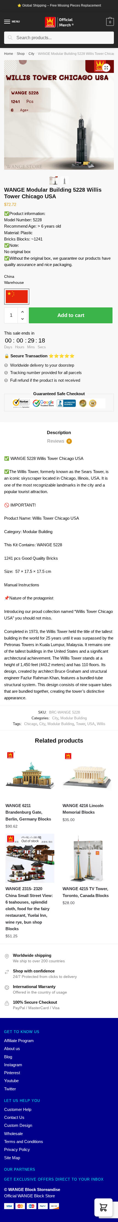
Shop (21, 54)
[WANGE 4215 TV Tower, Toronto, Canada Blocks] (87, 858)
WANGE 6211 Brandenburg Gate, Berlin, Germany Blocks (28, 812)
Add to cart (70, 315)
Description (59, 432)
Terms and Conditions (23, 1141)
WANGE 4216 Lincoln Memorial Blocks (83, 808)
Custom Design (18, 1125)
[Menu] (7, 22)
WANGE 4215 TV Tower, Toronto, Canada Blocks (86, 892)
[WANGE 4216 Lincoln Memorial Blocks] (87, 775)
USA (91, 724)
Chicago (30, 724)
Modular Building (73, 718)
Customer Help (17, 1109)
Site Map (12, 1157)
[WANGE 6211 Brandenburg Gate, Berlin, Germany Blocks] (29, 775)
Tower (80, 724)
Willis (101, 724)
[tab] (59, 432)
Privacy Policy (17, 1149)
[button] (103, 1207)
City (31, 54)
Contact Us (14, 1117)
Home (8, 54)
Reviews (58, 441)
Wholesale (13, 1133)
